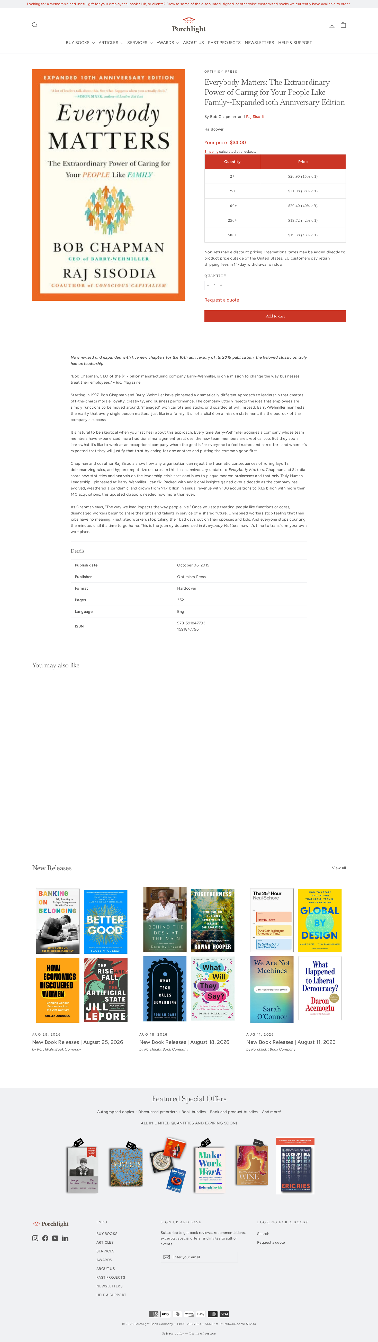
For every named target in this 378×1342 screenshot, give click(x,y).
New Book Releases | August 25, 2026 (77, 1042)
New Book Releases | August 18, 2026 (184, 1042)
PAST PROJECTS (224, 42)
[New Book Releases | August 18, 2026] (189, 956)
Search (263, 1234)
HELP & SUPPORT (295, 42)
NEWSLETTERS (259, 42)
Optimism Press (221, 71)
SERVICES (137, 42)
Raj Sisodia (256, 116)
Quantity (215, 276)
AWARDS (166, 42)
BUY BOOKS (78, 42)
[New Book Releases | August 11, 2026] (296, 956)
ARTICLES (109, 42)
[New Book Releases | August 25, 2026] (82, 956)
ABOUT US (193, 42)
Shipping (211, 151)
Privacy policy (173, 1333)
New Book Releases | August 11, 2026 (290, 1042)
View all (339, 868)
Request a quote (221, 300)
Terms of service (202, 1333)
